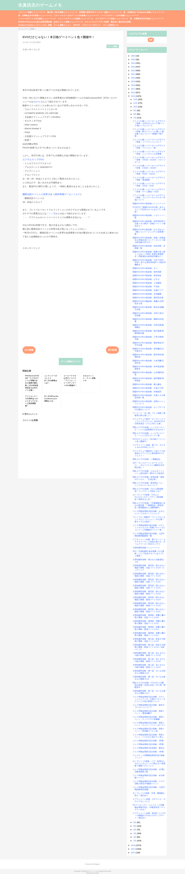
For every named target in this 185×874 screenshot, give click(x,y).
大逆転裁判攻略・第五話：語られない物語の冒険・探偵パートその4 (149, 592)
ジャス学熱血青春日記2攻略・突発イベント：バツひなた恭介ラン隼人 (149, 736)
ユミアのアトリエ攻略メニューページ (111, 18)
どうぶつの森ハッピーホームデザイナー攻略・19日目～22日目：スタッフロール (149, 159)
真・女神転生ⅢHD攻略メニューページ (35, 15)
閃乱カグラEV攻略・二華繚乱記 (146, 459)
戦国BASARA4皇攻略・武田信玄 (147, 275)
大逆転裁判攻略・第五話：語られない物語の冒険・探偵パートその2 (149, 604)
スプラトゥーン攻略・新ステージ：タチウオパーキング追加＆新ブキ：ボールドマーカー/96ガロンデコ (149, 541)
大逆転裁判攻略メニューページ (146, 548)
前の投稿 (112, 350)
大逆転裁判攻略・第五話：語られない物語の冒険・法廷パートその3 (149, 574)
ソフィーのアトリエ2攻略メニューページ (75, 18)
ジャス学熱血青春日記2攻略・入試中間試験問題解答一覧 (149, 534)
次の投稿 (29, 350)
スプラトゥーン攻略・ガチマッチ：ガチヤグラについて (149, 800)
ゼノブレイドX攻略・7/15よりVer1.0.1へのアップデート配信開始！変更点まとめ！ (148, 497)
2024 (133, 63)
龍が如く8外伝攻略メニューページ (62, 12)
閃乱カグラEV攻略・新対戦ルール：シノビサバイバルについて (148, 484)
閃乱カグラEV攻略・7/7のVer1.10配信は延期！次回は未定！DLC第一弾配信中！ (149, 685)
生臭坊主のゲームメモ (40, 5)
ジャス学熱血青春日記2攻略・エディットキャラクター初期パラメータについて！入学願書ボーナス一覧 (149, 527)
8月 (135, 114)
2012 (133, 853)
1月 (135, 841)
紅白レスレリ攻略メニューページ (68, 22)
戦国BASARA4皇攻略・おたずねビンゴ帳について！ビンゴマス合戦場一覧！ (149, 231)
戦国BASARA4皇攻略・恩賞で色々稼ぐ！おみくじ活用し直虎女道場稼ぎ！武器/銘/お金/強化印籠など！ (149, 254)
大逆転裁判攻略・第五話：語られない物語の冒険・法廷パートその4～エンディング (149, 567)
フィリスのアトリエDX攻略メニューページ (119, 15)
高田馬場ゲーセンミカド (67, 194)
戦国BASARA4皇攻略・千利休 (146, 286)
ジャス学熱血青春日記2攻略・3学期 (148, 741)
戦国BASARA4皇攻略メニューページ (149, 203)
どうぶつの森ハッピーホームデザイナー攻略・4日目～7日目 (149, 184)
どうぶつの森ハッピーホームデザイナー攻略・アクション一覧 (149, 146)
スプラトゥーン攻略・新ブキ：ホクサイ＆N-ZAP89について (149, 446)
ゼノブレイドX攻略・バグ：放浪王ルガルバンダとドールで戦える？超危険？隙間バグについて (149, 763)
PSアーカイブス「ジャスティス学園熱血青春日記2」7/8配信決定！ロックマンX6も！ (149, 807)
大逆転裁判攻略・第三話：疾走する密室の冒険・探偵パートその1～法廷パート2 (149, 647)
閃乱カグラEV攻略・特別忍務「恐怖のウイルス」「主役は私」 (148, 478)
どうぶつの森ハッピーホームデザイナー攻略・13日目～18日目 (149, 167)
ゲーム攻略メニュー (62, 25)
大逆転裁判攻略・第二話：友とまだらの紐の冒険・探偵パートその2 (149, 660)
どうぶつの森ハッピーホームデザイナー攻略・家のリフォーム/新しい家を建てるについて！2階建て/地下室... (149, 132)
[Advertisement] (71, 68)
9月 (135, 110)
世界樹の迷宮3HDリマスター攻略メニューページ (100, 12)
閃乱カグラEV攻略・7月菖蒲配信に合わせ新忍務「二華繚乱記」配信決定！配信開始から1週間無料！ (149, 505)
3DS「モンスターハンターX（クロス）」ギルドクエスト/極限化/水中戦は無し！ (149, 465)
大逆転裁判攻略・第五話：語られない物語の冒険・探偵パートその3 (149, 598)
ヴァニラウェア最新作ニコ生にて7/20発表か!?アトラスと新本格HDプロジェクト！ (149, 453)
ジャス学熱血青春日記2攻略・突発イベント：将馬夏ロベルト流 (149, 730)
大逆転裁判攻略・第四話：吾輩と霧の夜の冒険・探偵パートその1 (149, 634)
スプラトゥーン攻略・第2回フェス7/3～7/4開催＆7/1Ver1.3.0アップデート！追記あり (149, 815)
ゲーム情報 (112, 46)
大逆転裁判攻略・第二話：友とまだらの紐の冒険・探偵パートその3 (149, 654)
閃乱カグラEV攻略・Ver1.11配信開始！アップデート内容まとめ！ (148, 490)
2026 (133, 56)
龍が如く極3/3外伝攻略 (121, 22)
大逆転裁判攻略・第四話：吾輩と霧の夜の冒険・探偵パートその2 (149, 628)
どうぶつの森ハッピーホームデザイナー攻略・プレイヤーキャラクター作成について (149, 197)
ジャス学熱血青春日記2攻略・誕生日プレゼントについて (149, 706)
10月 (135, 107)
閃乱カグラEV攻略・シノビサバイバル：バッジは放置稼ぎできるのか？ (149, 428)
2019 (133, 81)
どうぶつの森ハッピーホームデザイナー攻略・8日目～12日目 (149, 172)
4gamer (37, 101)
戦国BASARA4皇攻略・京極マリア (148, 290)
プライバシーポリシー (91, 25)
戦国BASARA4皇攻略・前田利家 (147, 272)
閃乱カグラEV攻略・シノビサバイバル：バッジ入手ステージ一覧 (148, 434)
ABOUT (76, 25)
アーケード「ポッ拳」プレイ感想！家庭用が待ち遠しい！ (149, 414)
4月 (135, 830)
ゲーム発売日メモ (111, 25)
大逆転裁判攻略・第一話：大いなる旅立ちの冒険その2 (149, 678)
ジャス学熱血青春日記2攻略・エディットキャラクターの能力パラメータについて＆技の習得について (149, 699)
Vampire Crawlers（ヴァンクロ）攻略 (35, 25)
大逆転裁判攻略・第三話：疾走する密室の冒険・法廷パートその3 (149, 640)
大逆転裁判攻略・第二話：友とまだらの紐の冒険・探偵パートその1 (149, 666)
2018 (133, 85)
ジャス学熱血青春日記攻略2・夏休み (149, 748)
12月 (135, 99)
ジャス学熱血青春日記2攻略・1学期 (148, 752)
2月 (135, 837)
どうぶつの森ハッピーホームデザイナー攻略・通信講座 (149, 178)
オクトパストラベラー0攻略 (97, 22)
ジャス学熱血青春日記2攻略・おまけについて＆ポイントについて (149, 512)
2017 (133, 89)
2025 (133, 59)
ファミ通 (51, 213)
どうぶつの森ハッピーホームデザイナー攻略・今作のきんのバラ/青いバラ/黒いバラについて (149, 123)
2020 (133, 78)
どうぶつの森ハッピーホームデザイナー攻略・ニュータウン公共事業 (149, 152)
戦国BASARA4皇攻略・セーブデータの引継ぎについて (149, 408)
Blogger (96, 864)
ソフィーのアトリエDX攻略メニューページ (37, 18)
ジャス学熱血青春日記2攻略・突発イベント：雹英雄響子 (149, 712)
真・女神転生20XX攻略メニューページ (147, 18)
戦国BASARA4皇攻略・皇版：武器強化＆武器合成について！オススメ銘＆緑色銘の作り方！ (149, 240)
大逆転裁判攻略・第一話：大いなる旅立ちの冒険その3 (149, 672)
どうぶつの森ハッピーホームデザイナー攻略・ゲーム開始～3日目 (149, 190)
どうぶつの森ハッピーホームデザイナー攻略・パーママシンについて (149, 141)
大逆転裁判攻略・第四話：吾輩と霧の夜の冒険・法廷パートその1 (149, 622)
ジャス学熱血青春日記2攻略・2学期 (148, 744)
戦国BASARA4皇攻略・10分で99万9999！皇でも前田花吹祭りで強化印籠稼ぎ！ (149, 262)
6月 (135, 822)
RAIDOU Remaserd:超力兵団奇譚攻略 (35, 22)
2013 (133, 849)
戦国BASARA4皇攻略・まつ (145, 268)
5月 (135, 826)
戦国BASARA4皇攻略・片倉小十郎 (148, 388)
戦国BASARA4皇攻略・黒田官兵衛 (148, 297)
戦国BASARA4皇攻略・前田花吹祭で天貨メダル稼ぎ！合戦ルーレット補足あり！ (149, 223)
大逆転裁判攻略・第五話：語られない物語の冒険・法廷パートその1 (149, 586)
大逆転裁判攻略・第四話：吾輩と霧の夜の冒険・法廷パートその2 (149, 616)
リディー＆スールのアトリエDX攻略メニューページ (76, 15)
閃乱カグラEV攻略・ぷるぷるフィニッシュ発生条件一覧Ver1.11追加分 (148, 472)
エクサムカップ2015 (33, 159)
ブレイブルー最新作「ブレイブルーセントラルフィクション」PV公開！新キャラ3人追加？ (149, 519)
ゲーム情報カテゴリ (71, 361)
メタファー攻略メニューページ (31, 12)
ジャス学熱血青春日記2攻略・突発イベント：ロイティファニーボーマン (149, 724)
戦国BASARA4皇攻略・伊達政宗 (147, 392)
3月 (135, 833)
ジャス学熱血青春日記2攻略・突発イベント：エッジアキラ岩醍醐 (149, 718)
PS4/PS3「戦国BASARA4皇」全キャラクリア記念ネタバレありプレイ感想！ (149, 209)
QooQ (97, 873)
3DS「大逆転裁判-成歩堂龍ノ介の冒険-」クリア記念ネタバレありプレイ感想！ (148, 553)
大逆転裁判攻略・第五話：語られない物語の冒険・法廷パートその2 (149, 580)
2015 (133, 96)
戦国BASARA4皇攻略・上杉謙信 (147, 283)
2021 (133, 74)
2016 (133, 92)
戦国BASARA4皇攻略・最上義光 (147, 384)
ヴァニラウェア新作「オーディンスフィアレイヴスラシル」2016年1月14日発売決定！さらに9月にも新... (149, 421)
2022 (133, 70)
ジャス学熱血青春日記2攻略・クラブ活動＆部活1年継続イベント (149, 782)
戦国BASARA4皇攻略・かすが (146, 279)
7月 (135, 118)
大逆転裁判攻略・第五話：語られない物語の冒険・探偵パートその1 (149, 610)
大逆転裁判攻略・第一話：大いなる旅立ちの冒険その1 (149, 692)
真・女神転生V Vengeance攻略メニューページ (143, 12)
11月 (135, 103)
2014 (133, 845)
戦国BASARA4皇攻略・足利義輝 (147, 294)
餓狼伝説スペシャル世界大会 (37, 194)
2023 (133, 67)
